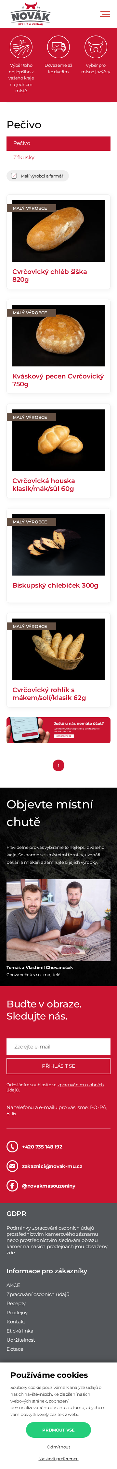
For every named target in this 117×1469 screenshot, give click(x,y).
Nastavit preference (58, 1458)
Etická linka (19, 1331)
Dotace (14, 1349)
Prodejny (17, 1312)
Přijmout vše (58, 1430)
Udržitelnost (20, 1340)
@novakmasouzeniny (48, 1186)
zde (10, 1252)
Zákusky (23, 157)
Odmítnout (58, 1446)
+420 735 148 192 (42, 1147)
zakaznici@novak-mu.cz (52, 1166)
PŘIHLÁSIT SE (58, 1066)
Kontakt (15, 1322)
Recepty (16, 1303)
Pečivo (21, 143)
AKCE (13, 1285)
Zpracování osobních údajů (38, 1294)
